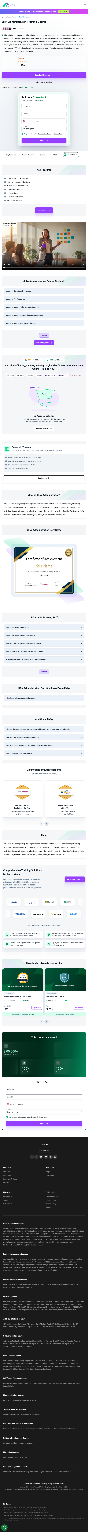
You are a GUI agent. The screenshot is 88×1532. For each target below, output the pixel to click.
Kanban (56, 1239)
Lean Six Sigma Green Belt (42, 1472)
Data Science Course (26, 1366)
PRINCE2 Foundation (54, 1259)
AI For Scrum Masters (11, 1400)
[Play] (44, 246)
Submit (42, 140)
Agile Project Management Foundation (17, 1383)
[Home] (2, 17)
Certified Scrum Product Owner (32, 1228)
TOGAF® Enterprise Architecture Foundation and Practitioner (55, 1429)
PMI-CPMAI (23, 1259)
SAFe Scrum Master (16, 1231)
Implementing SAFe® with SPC (67, 1231)
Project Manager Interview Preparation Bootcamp (21, 1284)
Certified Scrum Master (11, 1228)
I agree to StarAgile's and (43, 134)
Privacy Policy (51, 1200)
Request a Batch (42, 428)
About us (6, 1172)
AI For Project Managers (29, 1270)
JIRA (50, 1239)
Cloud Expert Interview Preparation (59, 1307)
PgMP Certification (66, 1265)
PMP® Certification (10, 1259)
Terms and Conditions (32, 1484)
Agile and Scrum (11, 17)
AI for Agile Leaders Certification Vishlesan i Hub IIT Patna (24, 1324)
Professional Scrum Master (55, 1228)
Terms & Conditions (44, 134)
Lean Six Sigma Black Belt (63, 1472)
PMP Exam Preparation (36, 1259)
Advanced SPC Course (55, 996)
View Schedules (46, 82)
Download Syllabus (43, 343)
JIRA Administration (67, 1237)
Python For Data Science (44, 1366)
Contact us (7, 1175)
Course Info (50, 1175)
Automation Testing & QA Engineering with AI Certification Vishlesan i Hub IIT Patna (33, 1341)
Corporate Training (10, 1179)
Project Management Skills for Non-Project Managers (52, 1383)
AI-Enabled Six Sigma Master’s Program (17, 1472)
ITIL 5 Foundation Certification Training (17, 1429)
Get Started (42, 210)
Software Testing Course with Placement (36, 1344)
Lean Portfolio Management (21, 1237)
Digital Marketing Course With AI (15, 1457)
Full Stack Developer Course (13, 1443)
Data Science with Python (24, 1369)
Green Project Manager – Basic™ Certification (38, 1267)
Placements (7, 1196)
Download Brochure (42, 75)
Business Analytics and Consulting (53, 1363)
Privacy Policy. (58, 134)
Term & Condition (52, 1196)
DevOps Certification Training (21, 1304)
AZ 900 (75, 1307)
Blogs (48, 1172)
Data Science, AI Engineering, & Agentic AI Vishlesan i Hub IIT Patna (27, 1361)
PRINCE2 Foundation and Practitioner (56, 1262)
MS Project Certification (48, 1270)
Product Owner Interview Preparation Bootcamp (58, 1284)
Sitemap (49, 1207)
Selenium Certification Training (21, 1346)
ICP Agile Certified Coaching (45, 1242)
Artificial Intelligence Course (65, 1366)
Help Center (7, 1204)
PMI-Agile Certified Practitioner (56, 1234)
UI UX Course (29, 1443)
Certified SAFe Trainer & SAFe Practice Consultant (21, 1415)
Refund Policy (51, 1204)
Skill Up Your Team (73, 879)
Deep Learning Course (43, 1369)
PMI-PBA (17, 1267)
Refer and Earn (44, 1150)
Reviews (6, 1183)
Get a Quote (29, 87)
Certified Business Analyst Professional (43, 1265)
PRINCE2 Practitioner (71, 1259)
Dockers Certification (32, 1310)
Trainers (6, 1200)
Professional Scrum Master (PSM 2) (45, 1237)
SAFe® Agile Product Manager (33, 1234)
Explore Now (37, 1007)
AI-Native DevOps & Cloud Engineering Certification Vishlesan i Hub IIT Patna (31, 1301)
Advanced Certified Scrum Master (18, 996)
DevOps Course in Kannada (64, 1304)
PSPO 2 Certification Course (37, 1239)
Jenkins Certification (49, 1310)
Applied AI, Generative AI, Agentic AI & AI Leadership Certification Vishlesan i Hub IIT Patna (42, 1327)
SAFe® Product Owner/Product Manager (39, 1231)
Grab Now (63, 11)
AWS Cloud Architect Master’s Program (31, 1307)
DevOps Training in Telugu (43, 1304)
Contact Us (43, 478)
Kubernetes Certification (67, 1310)
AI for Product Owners (35, 1245)
